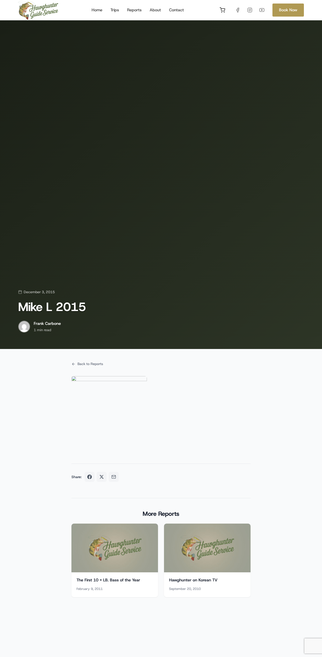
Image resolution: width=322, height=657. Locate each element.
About (155, 10)
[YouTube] (261, 10)
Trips (114, 10)
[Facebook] (237, 10)
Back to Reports (90, 364)
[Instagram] (249, 10)
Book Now (288, 10)
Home (97, 10)
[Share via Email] (114, 477)
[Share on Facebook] (90, 477)
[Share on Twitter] (102, 477)
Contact (176, 10)
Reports (134, 10)
